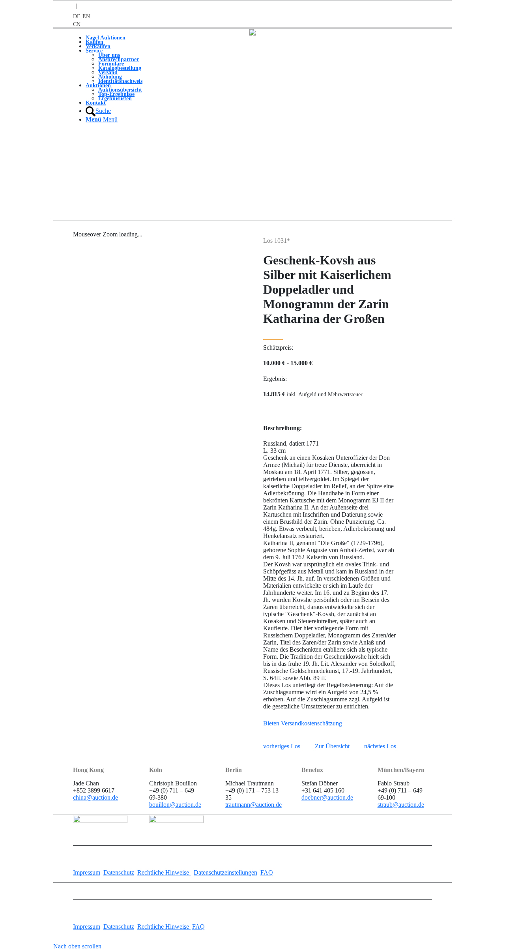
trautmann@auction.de (253, 804)
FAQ (266, 872)
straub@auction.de (401, 804)
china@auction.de (95, 797)
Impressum (86, 872)
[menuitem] (114, 38)
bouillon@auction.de (175, 804)
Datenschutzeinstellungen (225, 872)
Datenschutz (118, 872)
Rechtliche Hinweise (164, 872)
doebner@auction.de (327, 797)
